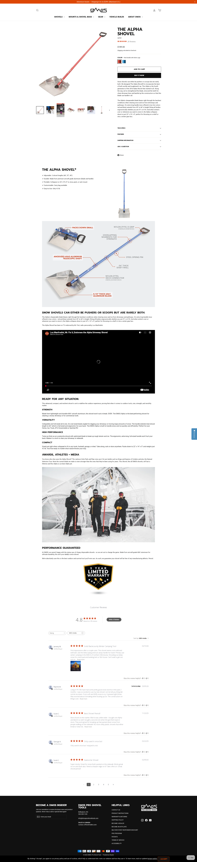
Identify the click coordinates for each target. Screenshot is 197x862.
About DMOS (134, 16)
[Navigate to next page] (113, 784)
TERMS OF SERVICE (118, 840)
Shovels (58, 16)
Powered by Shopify (108, 855)
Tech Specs (121, 128)
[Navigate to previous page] (84, 784)
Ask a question (123, 147)
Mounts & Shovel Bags (80, 16)
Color (128, 58)
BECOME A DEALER (118, 823)
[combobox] (57, 633)
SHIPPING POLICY (117, 820)
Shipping (120, 50)
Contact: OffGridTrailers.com (87, 824)
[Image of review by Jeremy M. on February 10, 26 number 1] (75, 666)
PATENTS (115, 837)
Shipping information (125, 140)
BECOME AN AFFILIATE (119, 827)
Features (120, 134)
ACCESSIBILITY (116, 843)
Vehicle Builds (116, 16)
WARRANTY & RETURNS (119, 816)
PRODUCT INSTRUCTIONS (120, 813)
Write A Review (114, 619)
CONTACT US (116, 810)
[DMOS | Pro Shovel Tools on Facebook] (146, 820)
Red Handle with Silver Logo (119, 62)
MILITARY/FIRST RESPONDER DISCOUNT (125, 830)
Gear (101, 16)
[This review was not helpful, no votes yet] (146, 678)
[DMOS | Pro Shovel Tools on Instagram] (142, 820)
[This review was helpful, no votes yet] (142, 678)
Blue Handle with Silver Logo (124, 62)
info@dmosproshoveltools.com (88, 818)
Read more (81, 659)
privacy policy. (152, 859)
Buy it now (139, 75)
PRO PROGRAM (117, 833)
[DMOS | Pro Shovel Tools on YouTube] (150, 820)
